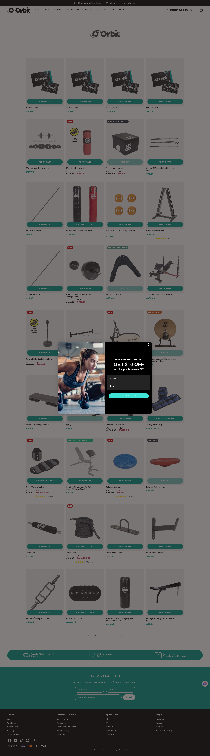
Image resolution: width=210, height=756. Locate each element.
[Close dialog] (149, 344)
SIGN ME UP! (128, 396)
